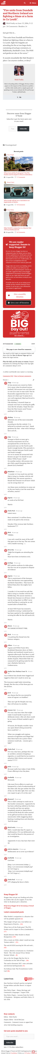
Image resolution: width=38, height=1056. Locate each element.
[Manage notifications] (33, 1051)
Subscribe (23, 129)
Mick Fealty (13, 1017)
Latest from (8, 979)
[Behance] (20, 97)
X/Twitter (27, 1053)
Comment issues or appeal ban (22, 1022)
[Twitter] (18, 97)
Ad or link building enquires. (13, 1025)
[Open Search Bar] (24, 3)
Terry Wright (10, 155)
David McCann (19, 1020)
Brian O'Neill (10, 182)
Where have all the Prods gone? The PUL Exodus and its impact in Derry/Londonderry (18, 173)
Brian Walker (10, 210)
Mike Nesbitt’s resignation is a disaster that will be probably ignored (17, 229)
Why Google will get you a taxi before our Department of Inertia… (17, 201)
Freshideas (14, 1053)
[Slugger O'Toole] (3, 3)
